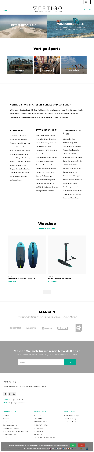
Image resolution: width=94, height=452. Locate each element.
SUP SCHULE (38, 428)
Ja (73, 445)
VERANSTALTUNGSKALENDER (44, 437)
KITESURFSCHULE (40, 422)
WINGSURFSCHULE (40, 425)
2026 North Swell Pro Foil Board (21, 279)
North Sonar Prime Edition (59, 279)
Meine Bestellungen (70, 419)
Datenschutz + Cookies (11, 428)
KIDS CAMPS (38, 431)
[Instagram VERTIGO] (10, 394)
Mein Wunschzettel (70, 422)
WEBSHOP (37, 416)
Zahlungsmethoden (10, 425)
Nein (81, 445)
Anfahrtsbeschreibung (11, 434)
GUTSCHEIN (38, 434)
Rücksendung (8, 422)
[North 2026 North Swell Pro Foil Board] (27, 254)
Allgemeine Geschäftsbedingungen (15, 431)
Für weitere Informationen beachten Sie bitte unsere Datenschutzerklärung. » (47, 448)
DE (86, 2)
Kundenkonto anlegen (71, 416)
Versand (6, 419)
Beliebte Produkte (47, 228)
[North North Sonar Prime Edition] (67, 254)
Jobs (5, 437)
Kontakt (6, 416)
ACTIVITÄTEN (38, 419)
